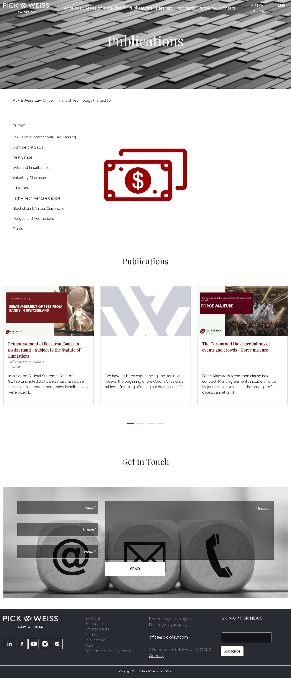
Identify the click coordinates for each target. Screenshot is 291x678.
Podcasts (185, 8)
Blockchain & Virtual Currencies (39, 208)
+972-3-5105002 (258, 8)
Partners (164, 8)
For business (95, 624)
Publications (140, 8)
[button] (130, 423)
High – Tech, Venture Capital (36, 198)
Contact (228, 8)
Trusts (18, 229)
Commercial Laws (28, 147)
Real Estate (22, 157)
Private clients (97, 629)
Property (207, 8)
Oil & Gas (20, 188)
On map (156, 655)
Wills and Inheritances (31, 167)
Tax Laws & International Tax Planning (44, 137)
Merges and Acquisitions (33, 218)
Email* (227, 629)
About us (73, 8)
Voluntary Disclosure (30, 178)
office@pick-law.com (168, 637)
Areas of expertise (103, 8)
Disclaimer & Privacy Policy (108, 651)
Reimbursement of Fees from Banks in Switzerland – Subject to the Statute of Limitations (44, 350)
